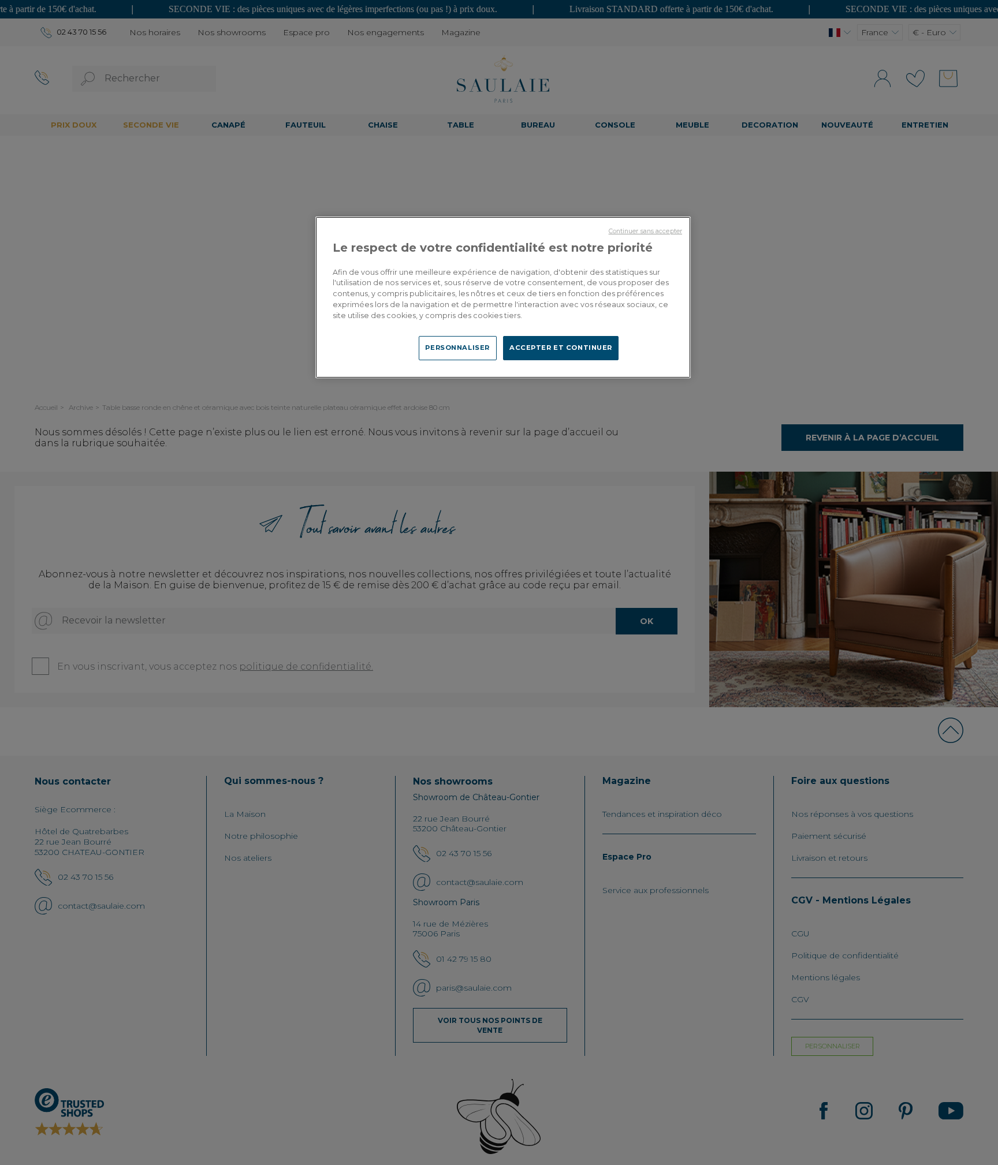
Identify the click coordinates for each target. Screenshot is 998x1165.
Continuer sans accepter (645, 231)
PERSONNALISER (457, 347)
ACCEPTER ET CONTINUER (560, 347)
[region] (503, 297)
